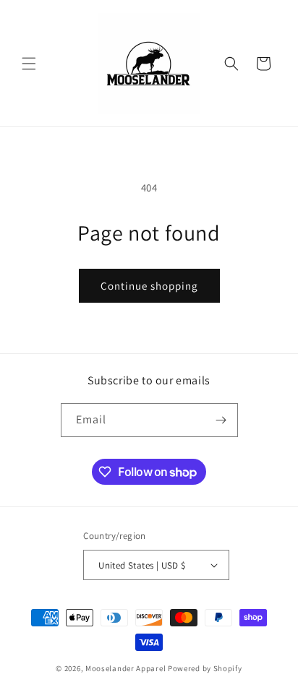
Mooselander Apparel (125, 668)
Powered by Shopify (205, 668)
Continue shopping (149, 286)
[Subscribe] (221, 420)
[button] (29, 63)
